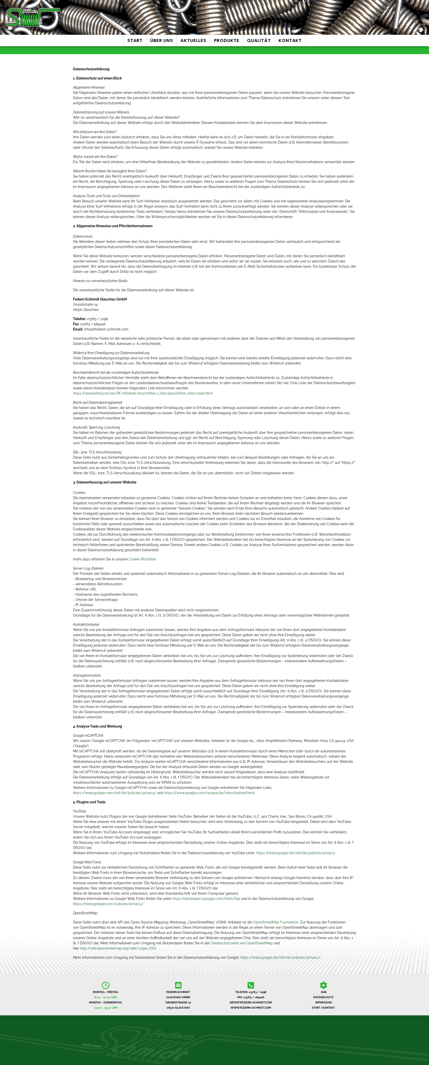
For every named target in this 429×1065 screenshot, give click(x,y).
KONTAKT (328, 1007)
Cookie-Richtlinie (142, 559)
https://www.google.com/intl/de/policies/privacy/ (114, 793)
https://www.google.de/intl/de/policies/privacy (295, 853)
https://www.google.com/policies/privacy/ (108, 904)
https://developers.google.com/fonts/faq (206, 899)
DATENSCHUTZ (323, 997)
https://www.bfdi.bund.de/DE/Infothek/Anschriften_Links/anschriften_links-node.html (143, 393)
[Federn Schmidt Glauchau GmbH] (71, 17)
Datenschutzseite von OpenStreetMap (242, 943)
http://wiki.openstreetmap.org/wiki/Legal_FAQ (118, 948)
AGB (323, 992)
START (316, 1007)
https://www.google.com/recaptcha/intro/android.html (209, 793)
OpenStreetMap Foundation (275, 922)
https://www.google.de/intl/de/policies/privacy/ (280, 957)
